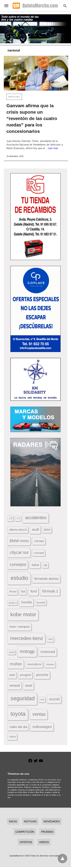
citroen (39, 541)
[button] (35, 216)
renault (14, 685)
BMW (47, 529)
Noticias (14, 97)
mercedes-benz (26, 638)
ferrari (12, 591)
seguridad (23, 698)
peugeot (25, 674)
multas (16, 664)
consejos (18, 564)
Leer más (53, 148)
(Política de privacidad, (47, 780)
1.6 (10, 518)
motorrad (48, 652)
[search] (65, 6)
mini (50, 639)
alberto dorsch (18, 529)
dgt (45, 565)
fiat (23, 591)
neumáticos (34, 664)
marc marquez (19, 626)
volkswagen (42, 727)
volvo (12, 736)
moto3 (12, 652)
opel (12, 674)
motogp (27, 651)
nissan (50, 664)
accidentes (36, 517)
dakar (35, 564)
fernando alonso (46, 579)
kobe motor (23, 614)
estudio (19, 578)
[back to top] (62, 858)
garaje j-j (13, 602)
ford (33, 591)
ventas (39, 714)
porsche (42, 675)
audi (35, 529)
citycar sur (19, 552)
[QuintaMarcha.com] (35, 6)
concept (39, 552)
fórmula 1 (50, 591)
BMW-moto (19, 541)
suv (42, 699)
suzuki (54, 699)
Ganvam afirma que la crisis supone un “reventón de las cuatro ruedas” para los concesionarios (31, 118)
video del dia (18, 727)
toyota (18, 714)
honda (26, 602)
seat (28, 685)
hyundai (41, 602)
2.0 (18, 518)
